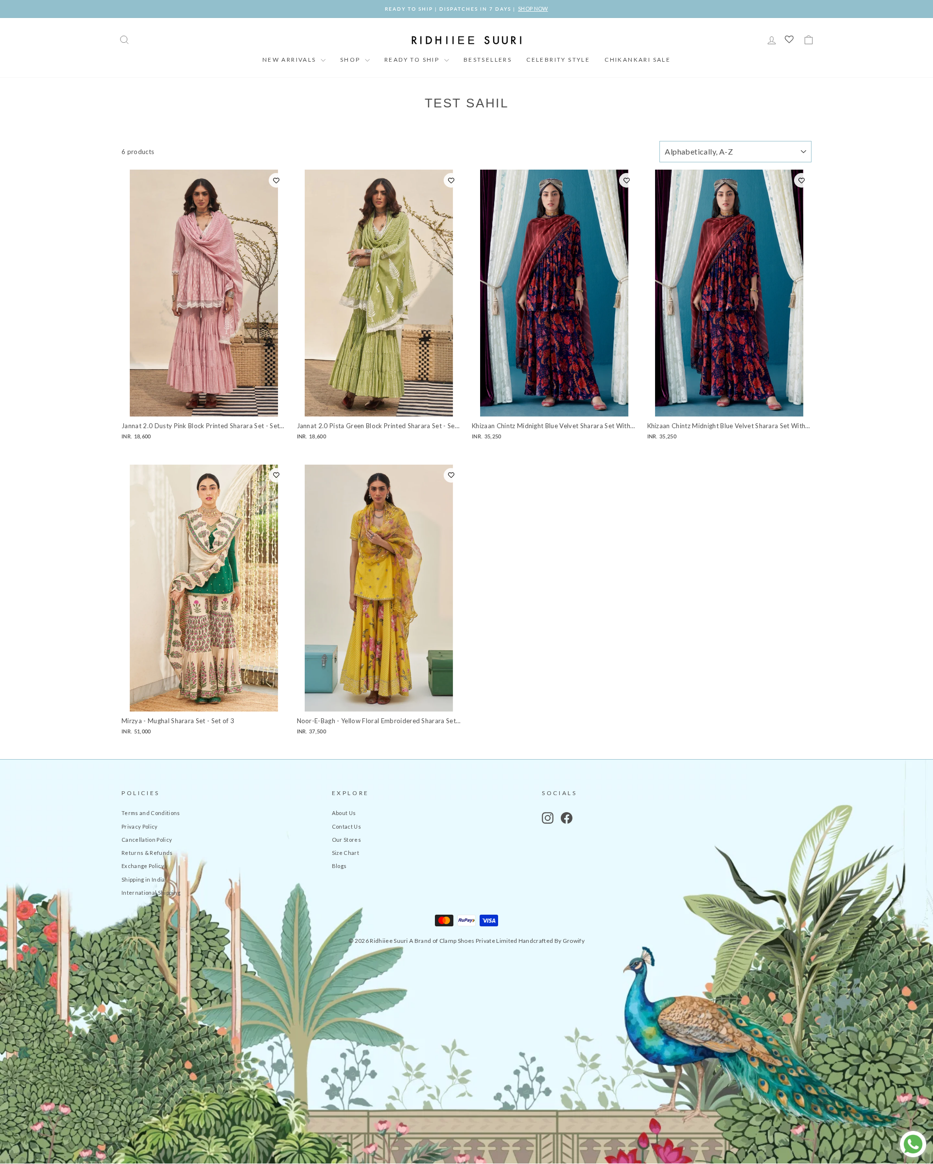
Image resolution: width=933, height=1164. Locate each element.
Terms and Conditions (150, 813)
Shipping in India (143, 879)
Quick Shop (204, 406)
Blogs (339, 866)
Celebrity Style (558, 59)
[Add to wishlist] (276, 180)
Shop (351, 59)
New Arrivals (290, 59)
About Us (344, 813)
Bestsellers (488, 59)
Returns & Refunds (147, 853)
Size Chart (345, 853)
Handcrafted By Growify (551, 940)
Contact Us (346, 826)
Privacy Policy (139, 826)
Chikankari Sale (638, 59)
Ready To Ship (413, 59)
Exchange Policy (142, 866)
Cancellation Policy (146, 839)
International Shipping (150, 892)
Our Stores (346, 839)
